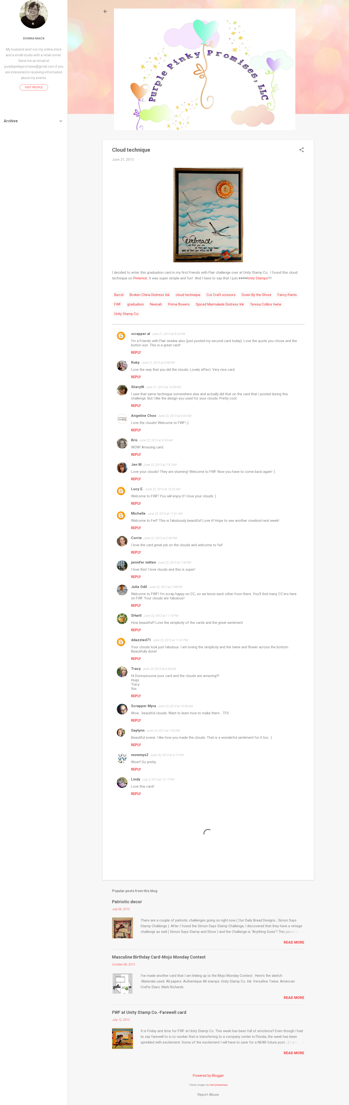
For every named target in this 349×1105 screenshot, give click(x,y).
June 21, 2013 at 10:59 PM (163, 387)
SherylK (137, 387)
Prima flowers (179, 304)
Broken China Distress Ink (150, 295)
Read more (294, 942)
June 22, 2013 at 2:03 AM (174, 416)
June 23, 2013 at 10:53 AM (175, 706)
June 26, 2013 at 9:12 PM (167, 755)
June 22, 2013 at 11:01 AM (164, 513)
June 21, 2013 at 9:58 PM (158, 362)
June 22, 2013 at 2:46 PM (160, 538)
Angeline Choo (143, 416)
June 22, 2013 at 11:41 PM (170, 640)
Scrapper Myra (143, 706)
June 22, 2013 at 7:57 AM (160, 464)
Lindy (135, 779)
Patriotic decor (127, 901)
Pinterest (140, 278)
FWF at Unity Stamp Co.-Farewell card (149, 1012)
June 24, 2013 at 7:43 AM (163, 730)
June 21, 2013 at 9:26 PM (168, 334)
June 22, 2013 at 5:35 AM (156, 440)
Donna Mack (34, 38)
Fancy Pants (287, 295)
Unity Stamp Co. (126, 314)
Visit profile (34, 87)
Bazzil (118, 295)
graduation (135, 304)
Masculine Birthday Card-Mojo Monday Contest (159, 957)
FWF (117, 304)
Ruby (135, 362)
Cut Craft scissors (221, 295)
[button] (301, 150)
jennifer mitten (143, 562)
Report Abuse (208, 1094)
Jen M (136, 464)
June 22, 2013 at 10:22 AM (162, 489)
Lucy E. (137, 489)
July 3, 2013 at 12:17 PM (158, 779)
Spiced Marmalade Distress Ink (220, 304)
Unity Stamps (257, 278)
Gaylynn (138, 730)
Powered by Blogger (208, 1075)
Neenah (156, 304)
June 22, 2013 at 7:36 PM (174, 562)
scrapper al (140, 334)
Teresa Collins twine (265, 304)
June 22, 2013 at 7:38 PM (165, 587)
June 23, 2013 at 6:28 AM (159, 669)
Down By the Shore (256, 295)
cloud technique (188, 295)
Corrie (136, 538)
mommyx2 (139, 755)
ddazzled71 (141, 640)
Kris (134, 440)
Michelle (138, 513)
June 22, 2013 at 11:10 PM (160, 615)
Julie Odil (139, 587)
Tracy (136, 669)
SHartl (136, 615)
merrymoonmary (219, 1084)
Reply (136, 352)
